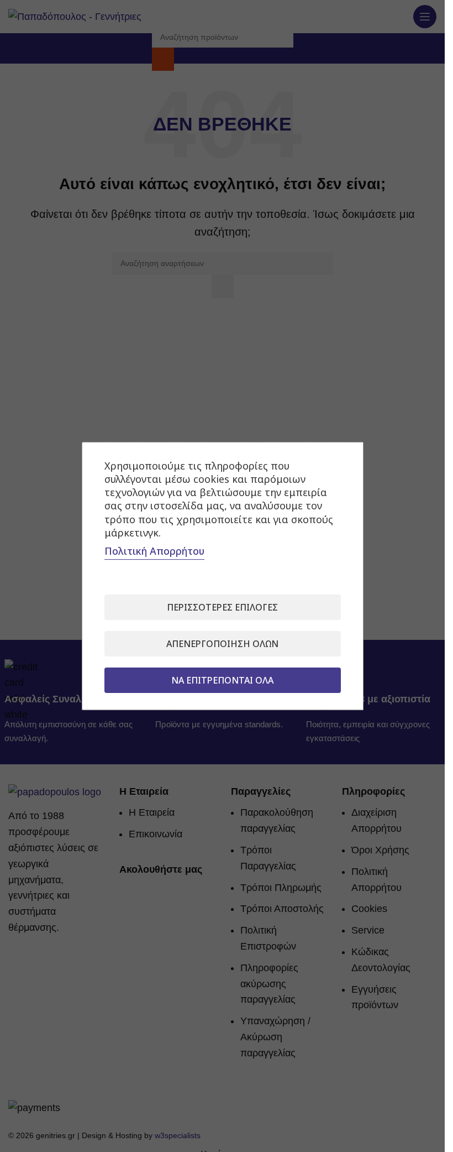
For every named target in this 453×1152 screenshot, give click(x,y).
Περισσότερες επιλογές (222, 607)
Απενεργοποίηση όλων (222, 644)
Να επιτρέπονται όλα (222, 680)
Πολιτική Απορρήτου (154, 550)
